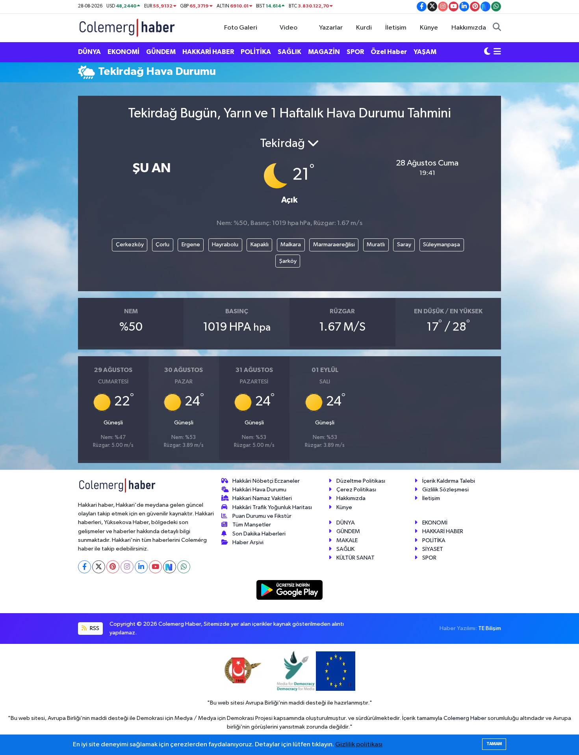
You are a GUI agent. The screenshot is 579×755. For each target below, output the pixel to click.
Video (288, 27)
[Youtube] (155, 566)
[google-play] (290, 589)
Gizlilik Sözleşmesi (445, 490)
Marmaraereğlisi (334, 244)
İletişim (395, 27)
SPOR (355, 51)
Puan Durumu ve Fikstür (261, 516)
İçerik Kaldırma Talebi (448, 481)
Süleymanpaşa (441, 244)
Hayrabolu (225, 244)
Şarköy (288, 261)
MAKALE (347, 540)
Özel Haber (389, 51)
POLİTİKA (256, 51)
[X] (98, 566)
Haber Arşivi (248, 542)
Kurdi (364, 27)
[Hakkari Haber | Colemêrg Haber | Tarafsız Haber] (127, 27)
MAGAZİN (324, 51)
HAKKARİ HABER (208, 51)
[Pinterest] (112, 566)
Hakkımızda (468, 27)
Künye (429, 27)
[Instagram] (127, 566)
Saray (404, 244)
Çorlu (162, 244)
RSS (94, 628)
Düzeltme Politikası (360, 481)
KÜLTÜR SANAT (355, 558)
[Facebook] (84, 566)
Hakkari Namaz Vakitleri (262, 498)
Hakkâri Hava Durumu (259, 490)
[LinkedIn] (141, 566)
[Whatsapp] (183, 566)
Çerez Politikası (356, 490)
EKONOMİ (123, 51)
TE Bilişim (489, 628)
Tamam (494, 744)
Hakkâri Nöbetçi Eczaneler (266, 481)
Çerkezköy (130, 244)
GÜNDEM (161, 51)
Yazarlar (331, 27)
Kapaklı (260, 244)
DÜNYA (89, 51)
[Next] (169, 566)
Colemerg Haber (465, 718)
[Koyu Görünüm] (487, 52)
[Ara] (497, 28)
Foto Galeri (240, 27)
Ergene (191, 244)
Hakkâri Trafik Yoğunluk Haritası (272, 507)
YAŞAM (425, 51)
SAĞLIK (289, 51)
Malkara (290, 244)
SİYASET (432, 549)
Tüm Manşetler (251, 525)
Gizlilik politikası (358, 744)
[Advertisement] (41, 207)
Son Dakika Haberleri (259, 534)
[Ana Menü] (497, 52)
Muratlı (376, 244)
